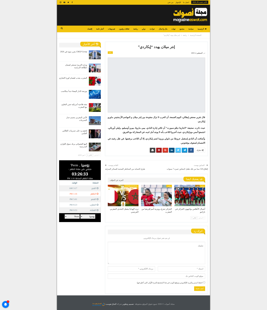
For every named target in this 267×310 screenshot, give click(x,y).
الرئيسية (201, 29)
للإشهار (178, 2)
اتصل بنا (186, 2)
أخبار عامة (100, 29)
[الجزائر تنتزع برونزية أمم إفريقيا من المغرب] (156, 195)
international (131, 186)
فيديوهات (111, 29)
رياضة (135, 29)
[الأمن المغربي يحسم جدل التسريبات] (95, 120)
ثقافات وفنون (124, 29)
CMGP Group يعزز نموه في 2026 (73, 52)
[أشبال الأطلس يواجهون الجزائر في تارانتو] (189, 195)
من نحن (170, 2)
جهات (173, 29)
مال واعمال (163, 29)
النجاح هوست (110, 304)
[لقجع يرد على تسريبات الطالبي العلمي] (95, 133)
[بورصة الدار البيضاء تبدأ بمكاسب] (95, 94)
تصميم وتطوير (128, 304)
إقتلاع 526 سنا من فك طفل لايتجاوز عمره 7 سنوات (187, 169)
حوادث (152, 29)
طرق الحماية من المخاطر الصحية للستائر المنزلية (125, 169)
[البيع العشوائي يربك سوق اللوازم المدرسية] (95, 147)
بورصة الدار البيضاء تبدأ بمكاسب (74, 91)
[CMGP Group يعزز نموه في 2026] (95, 54)
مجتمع (182, 29)
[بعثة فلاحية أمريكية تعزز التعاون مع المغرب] (95, 107)
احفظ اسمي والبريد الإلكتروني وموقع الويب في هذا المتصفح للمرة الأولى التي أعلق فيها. (170, 283)
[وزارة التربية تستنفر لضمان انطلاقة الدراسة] (95, 68)
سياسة (191, 29)
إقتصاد (89, 29)
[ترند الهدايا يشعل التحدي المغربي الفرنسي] (123, 195)
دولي (144, 29)
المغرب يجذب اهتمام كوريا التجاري (73, 78)
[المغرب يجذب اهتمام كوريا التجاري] (95, 81)
